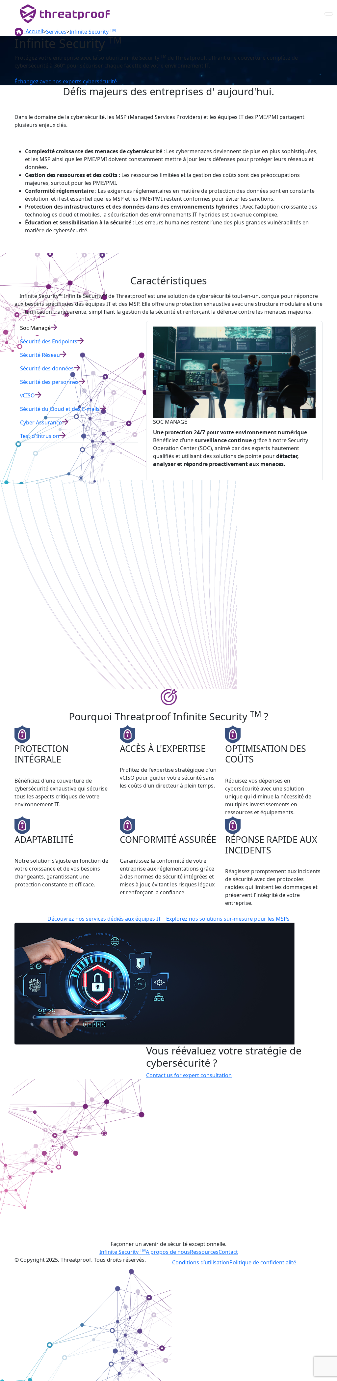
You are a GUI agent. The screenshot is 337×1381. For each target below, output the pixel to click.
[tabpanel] (234, 400)
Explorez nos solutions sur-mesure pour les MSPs (228, 918)
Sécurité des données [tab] (47, 368)
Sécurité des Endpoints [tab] (48, 341)
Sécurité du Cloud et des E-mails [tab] (60, 409)
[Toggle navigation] (328, 13)
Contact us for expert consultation (189, 1075)
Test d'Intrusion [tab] (39, 436)
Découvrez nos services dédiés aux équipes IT (104, 918)
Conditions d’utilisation (200, 1262)
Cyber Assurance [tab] (41, 422)
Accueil (33, 31)
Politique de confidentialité (262, 1262)
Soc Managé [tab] (35, 327)
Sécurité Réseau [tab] (40, 355)
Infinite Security (122, 1251)
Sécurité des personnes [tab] (49, 382)
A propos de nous (168, 1251)
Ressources (204, 1251)
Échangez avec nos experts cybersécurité (65, 81)
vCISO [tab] (27, 395)
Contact (228, 1251)
